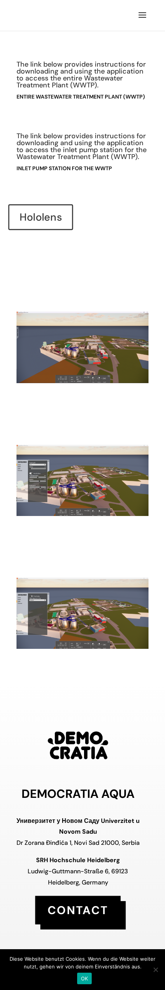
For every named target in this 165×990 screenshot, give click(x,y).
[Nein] (155, 969)
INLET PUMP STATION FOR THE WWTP (64, 168)
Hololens (41, 217)
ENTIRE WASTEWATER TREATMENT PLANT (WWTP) (80, 96)
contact (78, 910)
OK (84, 978)
